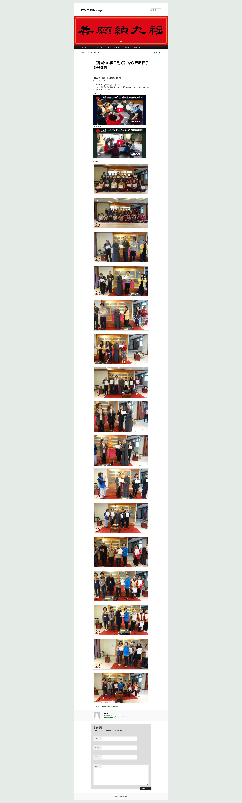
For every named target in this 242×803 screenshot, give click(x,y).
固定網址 (113, 706)
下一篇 (158, 53)
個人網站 (97, 757)
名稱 (97, 738)
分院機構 (108, 47)
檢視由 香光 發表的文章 (110, 717)
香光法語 (127, 47)
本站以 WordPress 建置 (121, 796)
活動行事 (83, 47)
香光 (97, 53)
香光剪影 (91, 47)
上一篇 (152, 53)
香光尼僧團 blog (91, 10)
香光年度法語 (136, 47)
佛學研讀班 (100, 47)
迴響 (96, 766)
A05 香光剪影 (102, 706)
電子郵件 (97, 748)
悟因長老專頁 (118, 47)
